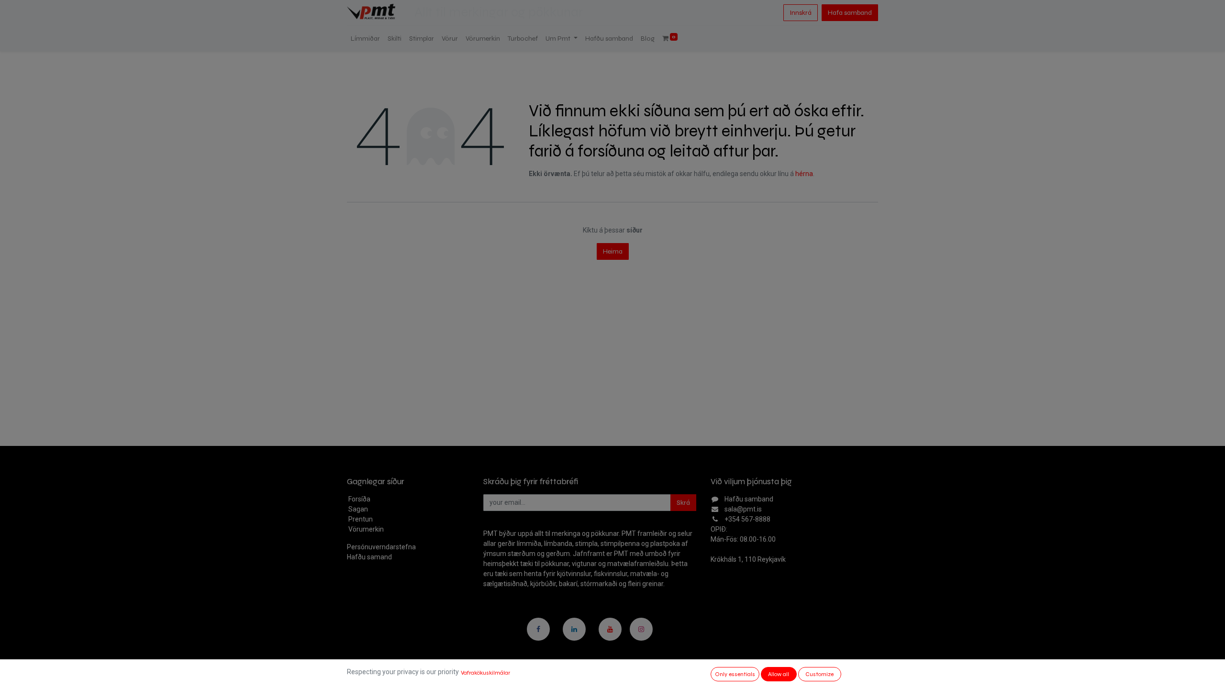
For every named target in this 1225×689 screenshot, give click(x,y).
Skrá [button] (683, 503)
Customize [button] (819, 674)
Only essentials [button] (735, 674)
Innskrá (801, 13)
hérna (804, 174)
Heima (613, 251)
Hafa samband (850, 13)
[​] (538, 629)
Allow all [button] (778, 674)
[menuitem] (365, 38)
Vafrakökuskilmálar (485, 672)
